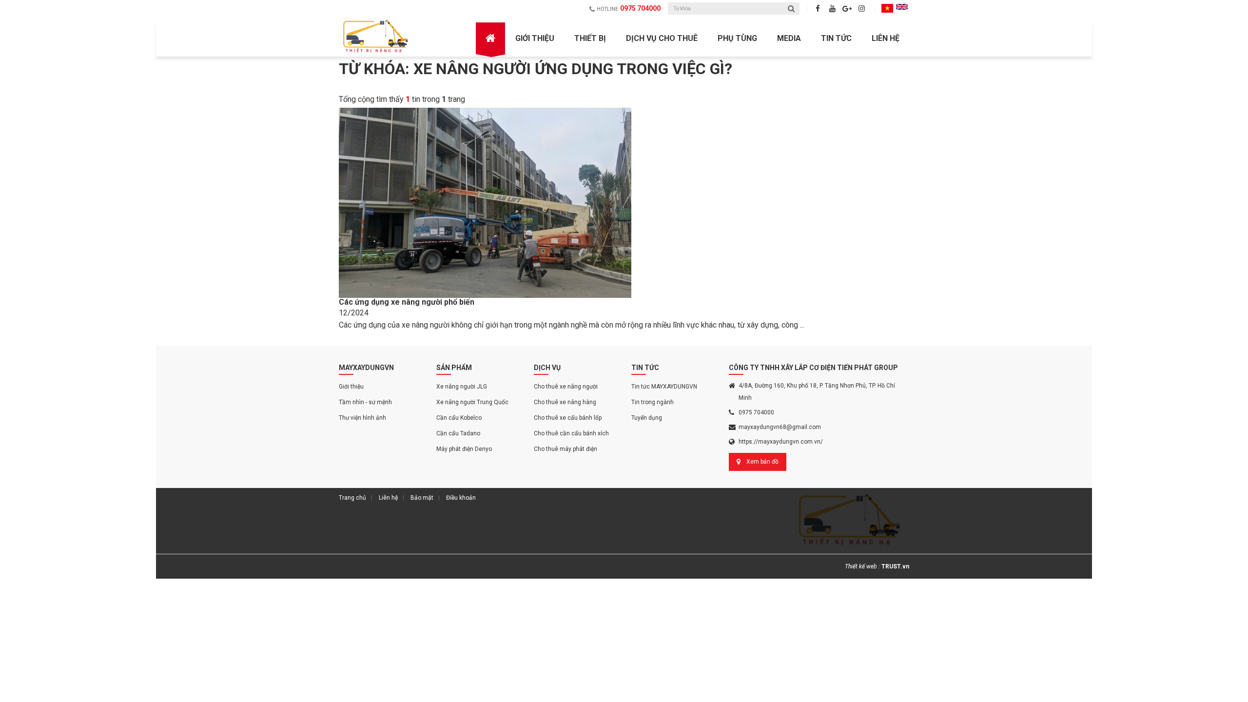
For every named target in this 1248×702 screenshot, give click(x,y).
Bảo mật (421, 497)
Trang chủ (352, 497)
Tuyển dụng (646, 417)
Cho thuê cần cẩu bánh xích (571, 433)
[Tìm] (791, 8)
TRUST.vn (895, 566)
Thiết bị (590, 38)
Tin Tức (836, 38)
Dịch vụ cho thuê (662, 38)
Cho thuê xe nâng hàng (565, 402)
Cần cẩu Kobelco (459, 417)
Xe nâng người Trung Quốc (472, 402)
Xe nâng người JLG (461, 386)
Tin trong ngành (652, 402)
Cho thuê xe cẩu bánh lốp (568, 417)
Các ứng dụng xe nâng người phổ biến (406, 302)
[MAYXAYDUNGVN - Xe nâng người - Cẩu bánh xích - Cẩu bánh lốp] (376, 36)
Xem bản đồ (762, 461)
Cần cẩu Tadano (458, 433)
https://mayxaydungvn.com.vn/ (781, 441)
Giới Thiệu (534, 38)
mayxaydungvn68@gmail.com (780, 427)
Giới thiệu (351, 386)
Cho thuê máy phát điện (565, 449)
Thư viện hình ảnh (362, 417)
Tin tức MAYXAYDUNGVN (664, 386)
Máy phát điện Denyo (464, 449)
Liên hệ (885, 38)
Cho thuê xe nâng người (566, 386)
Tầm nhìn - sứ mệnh (365, 402)
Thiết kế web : (862, 566)
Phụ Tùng (737, 38)
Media (789, 38)
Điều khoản (461, 497)
